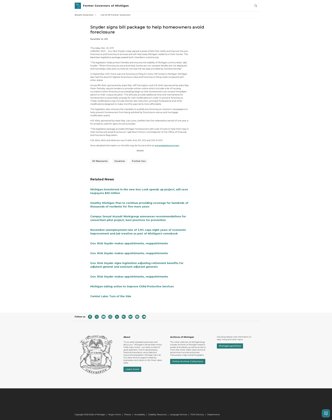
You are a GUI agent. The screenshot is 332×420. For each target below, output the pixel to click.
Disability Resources (157, 414)
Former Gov (139, 161)
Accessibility (139, 414)
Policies (127, 414)
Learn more (132, 369)
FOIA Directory (197, 414)
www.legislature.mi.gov (167, 145)
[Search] (255, 5)
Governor (119, 161)
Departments (213, 414)
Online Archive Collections (187, 361)
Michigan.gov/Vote (230, 346)
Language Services (178, 414)
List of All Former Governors (115, 15)
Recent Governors (84, 15)
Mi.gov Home (114, 414)
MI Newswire (100, 161)
